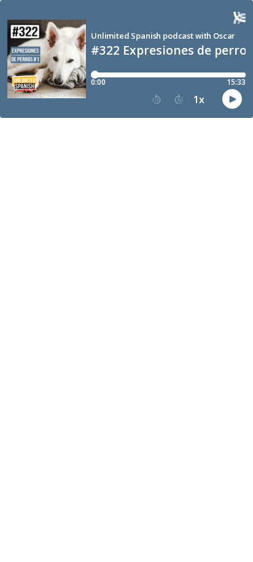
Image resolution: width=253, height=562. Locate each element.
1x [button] (198, 99)
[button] (156, 99)
